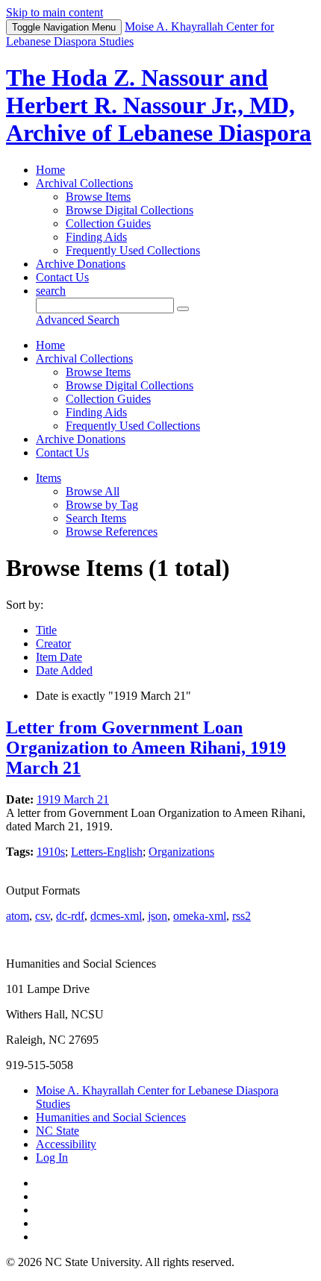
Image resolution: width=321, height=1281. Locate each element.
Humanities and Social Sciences (111, 1117)
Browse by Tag (102, 504)
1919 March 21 (73, 799)
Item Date (59, 657)
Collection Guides (108, 223)
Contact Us (62, 277)
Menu (64, 27)
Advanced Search (77, 319)
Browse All (92, 491)
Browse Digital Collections (129, 210)
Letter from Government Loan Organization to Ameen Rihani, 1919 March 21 (146, 747)
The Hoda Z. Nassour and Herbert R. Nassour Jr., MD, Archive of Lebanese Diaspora (158, 105)
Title (46, 630)
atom (17, 915)
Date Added (64, 670)
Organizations (181, 851)
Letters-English (107, 851)
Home (50, 169)
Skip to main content (54, 12)
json (157, 915)
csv (42, 915)
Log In (52, 1157)
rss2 (241, 915)
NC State (57, 1130)
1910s (51, 851)
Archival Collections (84, 183)
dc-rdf (70, 915)
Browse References (112, 531)
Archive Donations (80, 263)
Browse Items (98, 196)
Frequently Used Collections (133, 250)
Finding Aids (96, 237)
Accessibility (66, 1144)
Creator (53, 643)
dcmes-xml (116, 915)
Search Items (96, 518)
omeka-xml (199, 915)
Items (48, 478)
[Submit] (183, 309)
